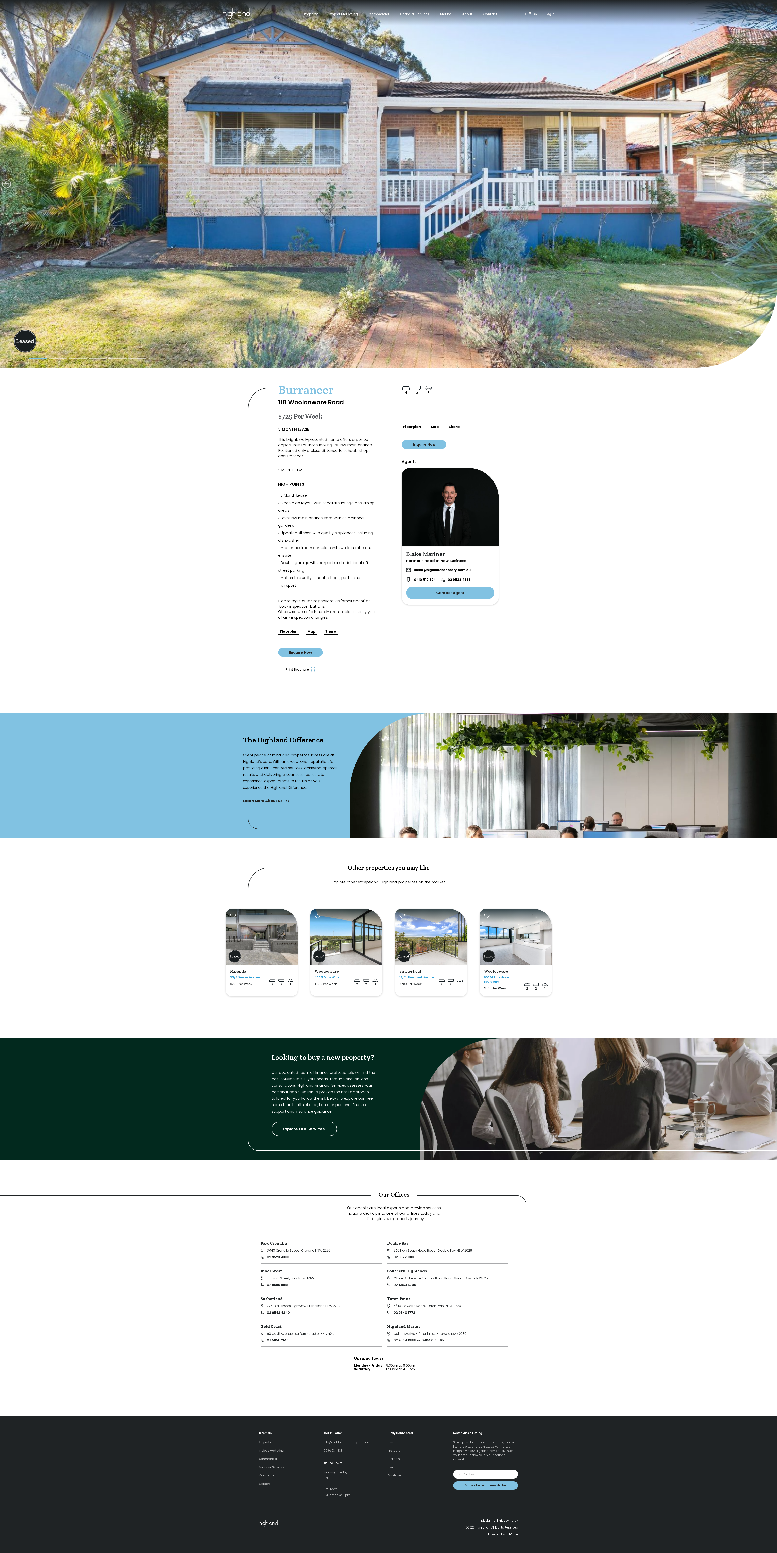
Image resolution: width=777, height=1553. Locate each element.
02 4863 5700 (405, 1285)
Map (311, 631)
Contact (490, 14)
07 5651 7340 (278, 1340)
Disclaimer (488, 1521)
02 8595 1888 (277, 1285)
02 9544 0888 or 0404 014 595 (419, 1340)
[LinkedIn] (535, 14)
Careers (265, 1484)
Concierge (266, 1475)
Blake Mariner (425, 554)
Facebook (395, 1442)
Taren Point (398, 1298)
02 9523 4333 (459, 579)
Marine (445, 14)
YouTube (394, 1475)
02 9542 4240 (278, 1312)
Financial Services (414, 14)
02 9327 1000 (404, 1257)
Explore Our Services (304, 1129)
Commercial (379, 14)
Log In (550, 14)
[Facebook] (525, 14)
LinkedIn (394, 1459)
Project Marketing (343, 14)
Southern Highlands (407, 1270)
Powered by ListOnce (503, 1534)
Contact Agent (450, 592)
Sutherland (272, 1298)
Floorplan (289, 631)
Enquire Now (300, 652)
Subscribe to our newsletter (485, 1485)
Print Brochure (298, 669)
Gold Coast (271, 1326)
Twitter (393, 1467)
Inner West (271, 1270)
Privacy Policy (508, 1521)
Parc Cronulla (274, 1243)
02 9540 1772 (404, 1312)
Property (311, 14)
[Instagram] (530, 14)
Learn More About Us (263, 800)
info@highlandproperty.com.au (346, 1442)
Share (330, 631)
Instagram (396, 1451)
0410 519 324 (425, 579)
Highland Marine (404, 1326)
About (467, 14)
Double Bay (398, 1243)
